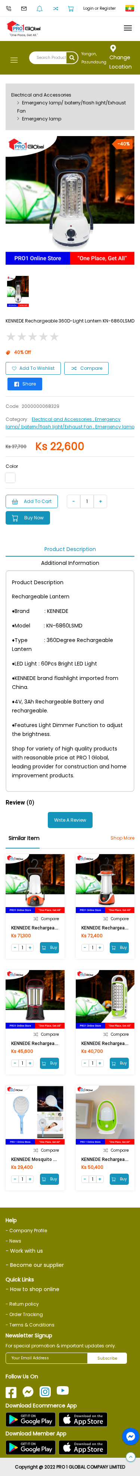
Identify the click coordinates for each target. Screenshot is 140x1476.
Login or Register (99, 8)
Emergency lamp (41, 119)
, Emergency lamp (113, 427)
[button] (130, 1457)
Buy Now (34, 517)
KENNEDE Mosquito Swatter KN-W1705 (52, 1159)
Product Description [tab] (70, 549)
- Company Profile (26, 1230)
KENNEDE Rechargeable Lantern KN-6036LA (57, 928)
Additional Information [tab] (70, 563)
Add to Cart (38, 501)
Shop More (122, 838)
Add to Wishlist (37, 368)
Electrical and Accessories (41, 95)
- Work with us (24, 1251)
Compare (91, 368)
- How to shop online (32, 1289)
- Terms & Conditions (30, 1325)
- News (13, 1241)
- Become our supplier (35, 1265)
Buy (53, 947)
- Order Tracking (24, 1314)
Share (29, 384)
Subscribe (107, 1358)
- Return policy (22, 1304)
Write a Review (70, 820)
